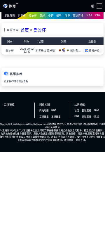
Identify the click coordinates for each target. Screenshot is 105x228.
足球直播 (9, 15)
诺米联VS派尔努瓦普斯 (16, 81)
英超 (42, 15)
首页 (25, 30)
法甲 (67, 15)
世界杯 (22, 15)
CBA (98, 15)
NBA (89, 15)
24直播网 (52, 124)
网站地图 (44, 110)
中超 (50, 15)
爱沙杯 (40, 30)
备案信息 (55, 127)
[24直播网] (11, 7)
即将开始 (41, 50)
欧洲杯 (33, 15)
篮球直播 (78, 15)
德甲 (59, 15)
